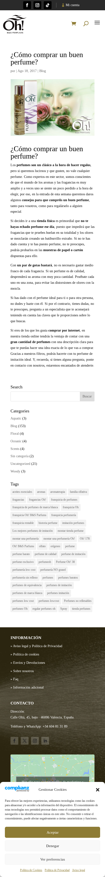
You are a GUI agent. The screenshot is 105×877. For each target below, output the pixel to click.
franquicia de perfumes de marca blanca (35, 507)
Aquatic (15, 418)
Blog (42, 71)
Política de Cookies (31, 870)
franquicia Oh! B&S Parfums (29, 515)
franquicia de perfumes (64, 499)
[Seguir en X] (25, 741)
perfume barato (21, 554)
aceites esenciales (22, 492)
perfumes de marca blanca (27, 593)
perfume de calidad (45, 554)
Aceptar (53, 832)
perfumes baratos (68, 577)
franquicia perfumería (63, 515)
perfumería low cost (23, 569)
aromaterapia (57, 492)
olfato (42, 546)
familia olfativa (78, 492)
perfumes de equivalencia (27, 585)
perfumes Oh (20, 608)
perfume (70, 546)
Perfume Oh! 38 (65, 562)
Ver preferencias (52, 859)
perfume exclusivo (23, 562)
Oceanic (15, 441)
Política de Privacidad (57, 870)
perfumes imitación (58, 593)
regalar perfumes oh (43, 608)
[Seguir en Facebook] (27, 5)
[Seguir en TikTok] (48, 5)
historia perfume (48, 523)
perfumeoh (45, 562)
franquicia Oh (71, 507)
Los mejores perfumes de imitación (32, 530)
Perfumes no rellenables (78, 601)
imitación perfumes (73, 523)
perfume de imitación (73, 554)
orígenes (55, 546)
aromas (41, 492)
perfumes (47, 577)
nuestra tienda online (24, 336)
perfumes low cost (23, 601)
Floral (14, 433)
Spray (63, 608)
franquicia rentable (23, 523)
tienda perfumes (81, 608)
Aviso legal (78, 870)
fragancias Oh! (37, 499)
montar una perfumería (25, 538)
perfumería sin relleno (25, 577)
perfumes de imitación (59, 585)
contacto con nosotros (29, 365)
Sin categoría (19, 456)
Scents (14, 449)
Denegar (52, 846)
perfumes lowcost (49, 601)
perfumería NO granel (53, 569)
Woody (15, 471)
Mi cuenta (72, 5)
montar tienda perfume (71, 530)
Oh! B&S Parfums (23, 546)
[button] (97, 789)
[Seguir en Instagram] (37, 5)
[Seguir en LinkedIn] (45, 741)
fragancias (18, 499)
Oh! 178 (85, 538)
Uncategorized (20, 464)
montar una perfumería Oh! (59, 538)
